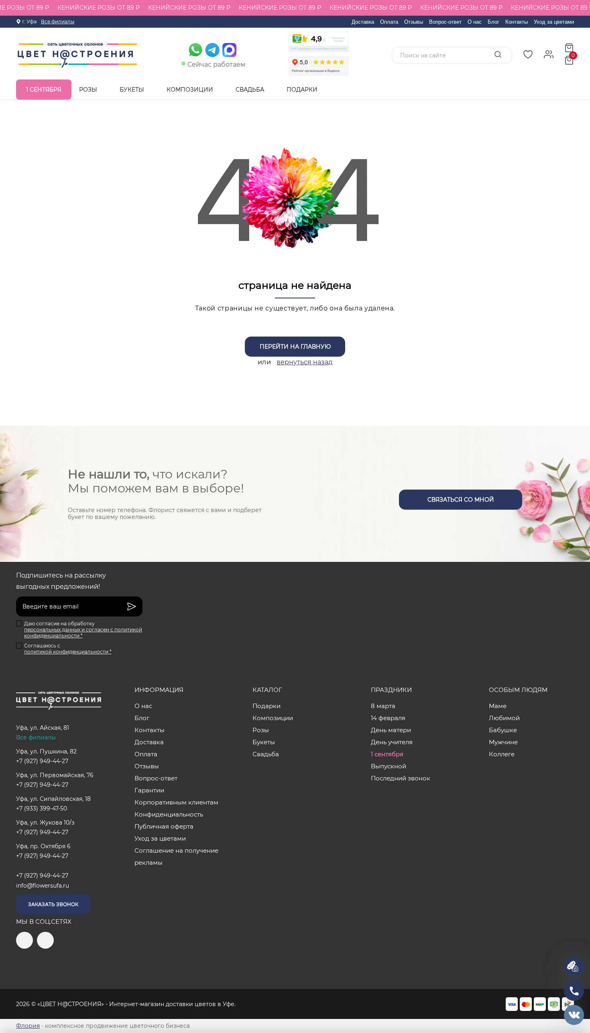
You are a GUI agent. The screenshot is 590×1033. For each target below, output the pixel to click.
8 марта (383, 706)
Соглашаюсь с (68, 649)
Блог (493, 22)
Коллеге (502, 754)
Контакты (516, 22)
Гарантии (149, 790)
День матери (391, 730)
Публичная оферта (163, 826)
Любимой (504, 718)
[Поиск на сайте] (497, 55)
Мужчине (503, 742)
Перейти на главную (295, 346)
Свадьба (251, 89)
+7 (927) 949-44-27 (42, 761)
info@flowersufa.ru (42, 885)
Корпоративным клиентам (176, 802)
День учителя (392, 742)
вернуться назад (304, 362)
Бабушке (503, 730)
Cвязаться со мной (460, 499)
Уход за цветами (554, 22)
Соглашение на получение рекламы (176, 856)
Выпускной (388, 766)
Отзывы (413, 22)
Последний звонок (400, 778)
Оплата (389, 22)
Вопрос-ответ (445, 22)
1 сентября (43, 89)
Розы (89, 89)
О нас (475, 22)
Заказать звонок (53, 904)
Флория (28, 1025)
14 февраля (388, 718)
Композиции (191, 89)
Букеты (133, 89)
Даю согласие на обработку (83, 630)
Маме (498, 706)
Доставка (363, 22)
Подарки (303, 89)
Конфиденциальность (168, 814)
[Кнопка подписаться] (131, 606)
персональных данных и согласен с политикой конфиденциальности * (83, 633)
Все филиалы (57, 21)
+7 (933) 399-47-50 (41, 808)
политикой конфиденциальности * (68, 652)
